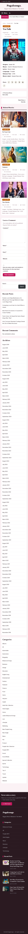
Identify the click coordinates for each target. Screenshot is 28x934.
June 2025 (5, 385)
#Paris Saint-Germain (9, 902)
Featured (4, 684)
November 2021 (6, 533)
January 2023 (5, 485)
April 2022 (5, 516)
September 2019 (6, 622)
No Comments (8, 36)
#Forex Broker (15, 905)
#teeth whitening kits (9, 919)
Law (3, 719)
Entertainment (6, 678)
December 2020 (6, 570)
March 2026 (5, 358)
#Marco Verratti (20, 919)
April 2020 (5, 598)
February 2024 (6, 440)
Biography (5, 657)
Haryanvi (4, 698)
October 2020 (6, 577)
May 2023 (5, 471)
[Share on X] (12, 82)
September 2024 (6, 416)
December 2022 (6, 488)
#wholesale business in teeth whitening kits (13, 909)
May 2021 (4, 553)
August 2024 (5, 420)
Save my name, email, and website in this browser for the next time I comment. (13, 269)
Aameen (4, 167)
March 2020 (5, 601)
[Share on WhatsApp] (15, 82)
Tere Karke (5, 202)
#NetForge (19, 902)
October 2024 (6, 413)
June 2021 (5, 550)
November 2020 (6, 574)
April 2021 (4, 557)
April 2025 (5, 392)
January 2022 (5, 526)
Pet (3, 739)
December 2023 (6, 447)
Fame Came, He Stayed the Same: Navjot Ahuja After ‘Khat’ (17, 889)
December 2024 (6, 406)
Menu (5, 13)
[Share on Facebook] (8, 82)
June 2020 (5, 591)
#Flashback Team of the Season (12, 925)
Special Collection (7, 760)
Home (4, 23)
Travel (4, 774)
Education (5, 671)
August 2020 (5, 584)
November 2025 (6, 372)
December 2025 (6, 368)
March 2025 (5, 396)
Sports (4, 763)
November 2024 (6, 409)
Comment (6, 228)
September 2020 (6, 581)
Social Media (5, 756)
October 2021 (5, 536)
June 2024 (5, 426)
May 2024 (5, 430)
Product (4, 743)
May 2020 (5, 594)
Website (5, 258)
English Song (5, 674)
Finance (4, 688)
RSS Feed (7, 804)
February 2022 (6, 522)
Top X (4, 770)
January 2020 (5, 608)
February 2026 (6, 361)
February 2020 (6, 605)
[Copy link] (4, 85)
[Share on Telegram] (19, 82)
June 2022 (5, 509)
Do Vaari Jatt (6, 132)
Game (4, 695)
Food (3, 691)
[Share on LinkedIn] (22, 82)
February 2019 (6, 629)
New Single (5, 732)
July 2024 (4, 423)
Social (4, 753)
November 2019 (6, 615)
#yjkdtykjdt (6, 922)
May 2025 (5, 389)
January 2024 (5, 444)
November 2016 (6, 632)
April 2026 (5, 354)
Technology (5, 767)
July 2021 (4, 546)
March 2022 (5, 519)
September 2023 (6, 457)
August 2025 (5, 378)
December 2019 (6, 612)
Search (4, 283)
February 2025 (6, 399)
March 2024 (5, 437)
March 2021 (5, 560)
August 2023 (5, 461)
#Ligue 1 (14, 922)
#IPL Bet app (7, 905)
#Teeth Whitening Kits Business (11, 913)
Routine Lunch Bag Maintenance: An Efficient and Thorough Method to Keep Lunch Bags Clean (12, 300)
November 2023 (6, 450)
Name (5, 245)
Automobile (5, 650)
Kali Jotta (7, 93)
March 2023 (5, 478)
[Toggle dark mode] (9, 13)
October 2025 (6, 375)
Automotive (5, 654)
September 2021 (6, 540)
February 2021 (6, 564)
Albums (4, 643)
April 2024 (5, 433)
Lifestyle (4, 722)
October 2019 (6, 618)
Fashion (4, 681)
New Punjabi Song (7, 729)
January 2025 (5, 402)
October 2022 (6, 495)
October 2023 (6, 454)
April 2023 (5, 474)
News (4, 736)
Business (4, 664)
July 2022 (4, 505)
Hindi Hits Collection (7, 705)
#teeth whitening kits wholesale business (14, 916)
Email (5, 252)
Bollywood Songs (7, 660)
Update (4, 777)
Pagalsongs (14, 6)
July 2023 (4, 464)
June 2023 (5, 468)
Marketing (5, 726)
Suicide (21, 101)
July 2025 (4, 382)
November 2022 (6, 492)
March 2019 (5, 625)
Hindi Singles (5, 708)
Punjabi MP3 (10, 23)
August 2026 (5, 344)
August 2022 (5, 502)
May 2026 (5, 351)
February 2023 (6, 481)
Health (4, 702)
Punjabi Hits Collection (8, 746)
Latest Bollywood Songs (8, 715)
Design (4, 667)
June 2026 (5, 348)
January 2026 (5, 365)
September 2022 (6, 498)
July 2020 (4, 588)
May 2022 (5, 512)
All (3, 647)
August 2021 (5, 543)
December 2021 (6, 529)
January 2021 (5, 567)
